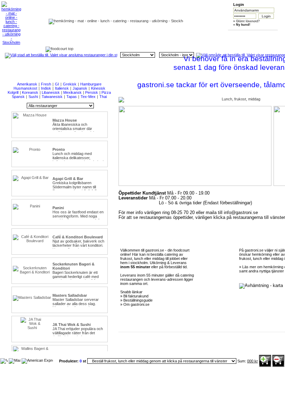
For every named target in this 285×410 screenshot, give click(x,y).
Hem (93, 35)
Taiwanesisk (52, 97)
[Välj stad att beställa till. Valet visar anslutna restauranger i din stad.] (61, 55)
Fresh (46, 84)
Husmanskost (25, 88)
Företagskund (223, 35)
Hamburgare (90, 84)
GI (57, 84)
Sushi (33, 97)
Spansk (18, 97)
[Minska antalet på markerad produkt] (278, 365)
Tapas (71, 97)
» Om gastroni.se (134, 304)
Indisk (46, 88)
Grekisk (69, 84)
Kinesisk (98, 88)
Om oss (126, 35)
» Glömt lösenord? (246, 21)
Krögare (256, 35)
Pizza (106, 92)
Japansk (80, 88)
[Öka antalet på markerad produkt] (265, 365)
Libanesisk (51, 92)
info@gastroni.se (241, 212)
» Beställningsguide (136, 300)
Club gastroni (191, 35)
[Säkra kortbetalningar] (4, 360)
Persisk (91, 92)
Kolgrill (13, 92)
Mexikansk (72, 92)
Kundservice (158, 35)
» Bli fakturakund (134, 296)
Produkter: (69, 361)
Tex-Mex (88, 97)
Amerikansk (27, 84)
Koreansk (30, 92)
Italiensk (62, 88)
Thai (103, 97)
